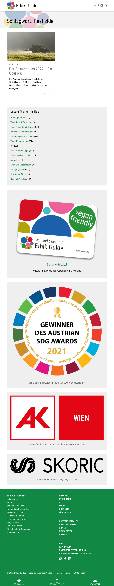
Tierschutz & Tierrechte (21, 122)
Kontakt (64, 528)
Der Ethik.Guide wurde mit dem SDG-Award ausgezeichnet (57, 382)
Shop (62, 506)
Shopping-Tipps (17, 169)
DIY (12, 146)
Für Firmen (65, 512)
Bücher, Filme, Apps (19, 150)
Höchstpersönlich (18, 117)
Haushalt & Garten (15, 516)
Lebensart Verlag (44, 573)
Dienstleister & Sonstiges (18, 529)
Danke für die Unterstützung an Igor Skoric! (57, 479)
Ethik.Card (65, 499)
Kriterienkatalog (68, 521)
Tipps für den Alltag (19, 141)
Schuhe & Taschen (15, 506)
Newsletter (65, 531)
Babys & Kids (13, 522)
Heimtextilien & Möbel (17, 519)
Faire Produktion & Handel (22, 127)
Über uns (64, 509)
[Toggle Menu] (88, 5)
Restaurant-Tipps (18, 174)
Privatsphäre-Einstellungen (75, 553)
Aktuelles (14, 160)
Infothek (64, 496)
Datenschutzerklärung (72, 550)
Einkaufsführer (16, 496)
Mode (9, 502)
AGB (61, 543)
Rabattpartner (67, 524)
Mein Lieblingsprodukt (20, 165)
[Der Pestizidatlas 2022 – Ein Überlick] (31, 46)
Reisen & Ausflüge (18, 179)
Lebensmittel (13, 499)
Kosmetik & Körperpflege (18, 509)
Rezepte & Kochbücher (20, 155)
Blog (61, 502)
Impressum (65, 547)
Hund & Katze (13, 532)
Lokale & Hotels (14, 525)
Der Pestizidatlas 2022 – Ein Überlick (30, 71)
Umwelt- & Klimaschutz (21, 131)
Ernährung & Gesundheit (21, 136)
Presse (63, 534)
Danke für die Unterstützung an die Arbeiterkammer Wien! (57, 444)
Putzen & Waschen (15, 512)
